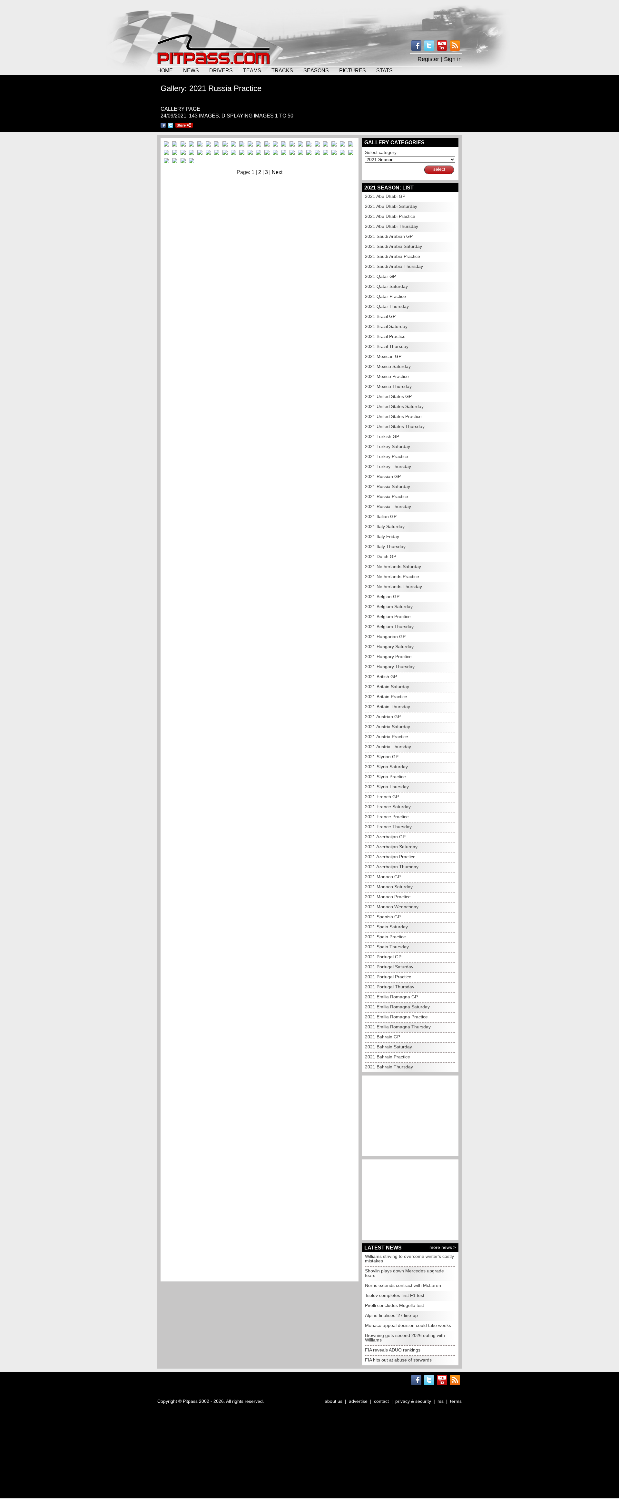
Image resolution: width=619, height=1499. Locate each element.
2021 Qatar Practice (385, 296)
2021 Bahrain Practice (387, 1056)
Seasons (316, 70)
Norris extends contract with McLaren (403, 1285)
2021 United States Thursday (395, 426)
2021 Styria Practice (385, 776)
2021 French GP (382, 796)
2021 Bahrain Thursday (389, 1066)
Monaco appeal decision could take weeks (408, 1325)
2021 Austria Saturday (387, 726)
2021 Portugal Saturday (389, 966)
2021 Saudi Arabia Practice (392, 256)
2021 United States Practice (393, 416)
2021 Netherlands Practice (392, 576)
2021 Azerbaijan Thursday (391, 866)
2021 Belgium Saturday (389, 606)
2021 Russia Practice (386, 496)
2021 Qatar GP (380, 276)
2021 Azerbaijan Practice (390, 856)
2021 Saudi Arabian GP (389, 236)
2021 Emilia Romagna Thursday (398, 1026)
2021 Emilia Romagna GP (391, 996)
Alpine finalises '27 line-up (391, 1315)
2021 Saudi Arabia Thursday (394, 266)
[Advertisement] (309, 16)
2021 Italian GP (381, 516)
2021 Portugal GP (383, 956)
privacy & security (413, 1401)
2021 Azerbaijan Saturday (391, 846)
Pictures (352, 70)
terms (456, 1401)
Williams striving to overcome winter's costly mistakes (409, 1258)
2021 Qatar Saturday (386, 286)
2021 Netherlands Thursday (393, 586)
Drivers (221, 70)
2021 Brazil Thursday (386, 346)
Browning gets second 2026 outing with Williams (405, 1337)
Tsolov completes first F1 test (394, 1295)
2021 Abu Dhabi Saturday (391, 206)
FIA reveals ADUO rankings (392, 1349)
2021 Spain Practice (385, 936)
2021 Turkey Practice (386, 456)
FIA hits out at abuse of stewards (398, 1359)
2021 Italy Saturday (385, 526)
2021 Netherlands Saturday (393, 566)
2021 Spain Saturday (386, 926)
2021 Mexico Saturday (388, 366)
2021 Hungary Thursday (390, 666)
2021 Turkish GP (382, 436)
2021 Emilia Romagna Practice (396, 1016)
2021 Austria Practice (386, 736)
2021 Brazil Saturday (386, 326)
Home (165, 70)
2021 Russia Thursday (388, 506)
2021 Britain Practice (386, 696)
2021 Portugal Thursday (389, 986)
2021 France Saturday (388, 806)
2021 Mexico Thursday (388, 386)
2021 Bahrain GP (382, 1036)
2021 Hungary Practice (388, 656)
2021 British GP (381, 676)
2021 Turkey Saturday (387, 446)
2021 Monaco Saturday (389, 886)
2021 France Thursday (388, 826)
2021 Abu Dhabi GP (385, 196)
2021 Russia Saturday (387, 486)
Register (428, 59)
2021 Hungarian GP (385, 636)
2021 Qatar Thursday (387, 306)
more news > (442, 1247)
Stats (384, 70)
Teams (252, 70)
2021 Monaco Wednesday (391, 906)
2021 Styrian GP (381, 756)
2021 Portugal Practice (388, 976)
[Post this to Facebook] (163, 125)
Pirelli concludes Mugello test (394, 1305)
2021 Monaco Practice (388, 896)
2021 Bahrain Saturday (388, 1046)
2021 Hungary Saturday (389, 646)
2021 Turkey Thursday (388, 466)
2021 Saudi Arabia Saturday (393, 246)
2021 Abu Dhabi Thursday (391, 226)
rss (440, 1401)
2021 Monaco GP (383, 876)
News (191, 70)
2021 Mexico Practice (387, 376)
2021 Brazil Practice (385, 336)
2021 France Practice (387, 816)
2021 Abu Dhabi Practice (390, 216)
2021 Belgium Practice (388, 616)
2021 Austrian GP (383, 716)
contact (381, 1401)
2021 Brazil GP (380, 316)
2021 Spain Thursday (387, 946)
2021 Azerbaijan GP (385, 836)
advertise (358, 1401)
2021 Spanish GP (383, 916)
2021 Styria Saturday (386, 766)
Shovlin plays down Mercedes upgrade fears (404, 1273)
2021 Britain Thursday (387, 706)
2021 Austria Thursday (388, 746)
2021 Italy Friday (382, 536)
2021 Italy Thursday (385, 546)
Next (277, 172)
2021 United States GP (388, 396)
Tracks (282, 70)
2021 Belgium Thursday (389, 626)
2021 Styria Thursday (387, 786)
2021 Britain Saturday (387, 686)
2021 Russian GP (383, 476)
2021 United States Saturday (394, 406)
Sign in (453, 59)
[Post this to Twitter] (170, 125)
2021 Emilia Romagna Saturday (397, 1006)
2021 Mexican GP (383, 356)
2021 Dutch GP (380, 556)
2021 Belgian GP (382, 596)
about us (333, 1401)
